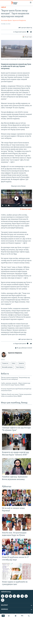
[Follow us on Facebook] (6, 596)
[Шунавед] (8, 616)
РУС (22, 616)
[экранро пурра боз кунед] (30, 205)
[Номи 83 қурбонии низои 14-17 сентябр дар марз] (16, 547)
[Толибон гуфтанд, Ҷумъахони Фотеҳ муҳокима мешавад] (16, 466)
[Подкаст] (2, 600)
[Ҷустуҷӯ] (28, 616)
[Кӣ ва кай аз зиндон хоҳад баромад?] (16, 498)
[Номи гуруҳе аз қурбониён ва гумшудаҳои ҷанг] (16, 571)
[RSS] (26, 596)
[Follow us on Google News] (2, 596)
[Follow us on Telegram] (22, 596)
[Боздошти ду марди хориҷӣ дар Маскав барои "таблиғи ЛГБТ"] (16, 442)
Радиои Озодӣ (11, 194)
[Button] (25, 28)
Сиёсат (3, 7)
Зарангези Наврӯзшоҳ (19, 20)
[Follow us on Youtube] (10, 596)
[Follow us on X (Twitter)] (18, 596)
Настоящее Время (6, 20)
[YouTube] (15, 616)
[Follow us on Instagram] (14, 596)
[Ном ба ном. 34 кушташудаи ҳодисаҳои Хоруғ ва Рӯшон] (16, 522)
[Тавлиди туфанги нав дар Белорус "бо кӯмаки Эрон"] (16, 417)
